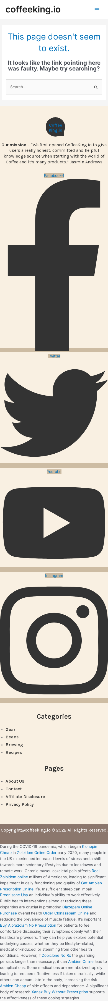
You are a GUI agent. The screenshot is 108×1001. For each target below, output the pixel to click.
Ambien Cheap (13, 986)
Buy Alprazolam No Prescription (28, 925)
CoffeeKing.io (55, 128)
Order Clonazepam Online (66, 913)
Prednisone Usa (14, 895)
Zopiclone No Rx (56, 955)
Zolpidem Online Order (36, 852)
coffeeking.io (33, 9)
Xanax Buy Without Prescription (60, 992)
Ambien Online (81, 961)
